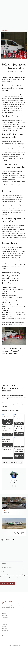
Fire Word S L (19, 533)
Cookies (5, 626)
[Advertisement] (14, 15)
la (6, 621)
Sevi (4, 621)
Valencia (5, 619)
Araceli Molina (21, 72)
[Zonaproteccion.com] (4, 30)
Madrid (5, 615)
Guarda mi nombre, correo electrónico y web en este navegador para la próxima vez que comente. (15, 577)
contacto (5, 622)
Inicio (4, 613)
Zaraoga (5, 630)
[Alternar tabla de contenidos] (19, 462)
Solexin (6, 512)
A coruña (5, 628)
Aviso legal (6, 624)
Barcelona (6, 617)
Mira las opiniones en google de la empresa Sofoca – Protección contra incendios (12, 405)
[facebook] (2, 635)
